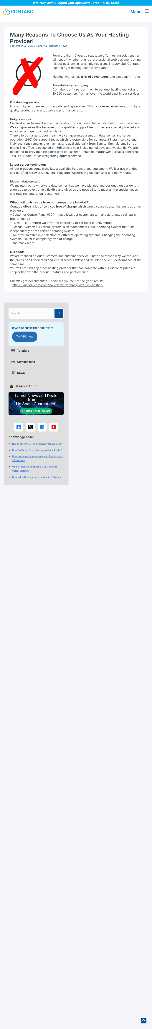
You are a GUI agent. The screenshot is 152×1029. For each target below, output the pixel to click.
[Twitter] (30, 427)
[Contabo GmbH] (18, 12)
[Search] (58, 313)
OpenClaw (82, 3)
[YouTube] (53, 427)
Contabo (133, 63)
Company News (58, 46)
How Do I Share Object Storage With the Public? (37, 450)
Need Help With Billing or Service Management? (37, 443)
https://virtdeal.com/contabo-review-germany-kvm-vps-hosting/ (57, 285)
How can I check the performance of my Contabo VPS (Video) (37, 458)
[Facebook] (18, 427)
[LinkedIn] (42, 427)
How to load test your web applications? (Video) (37, 477)
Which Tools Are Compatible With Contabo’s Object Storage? (34, 468)
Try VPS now (24, 336)
